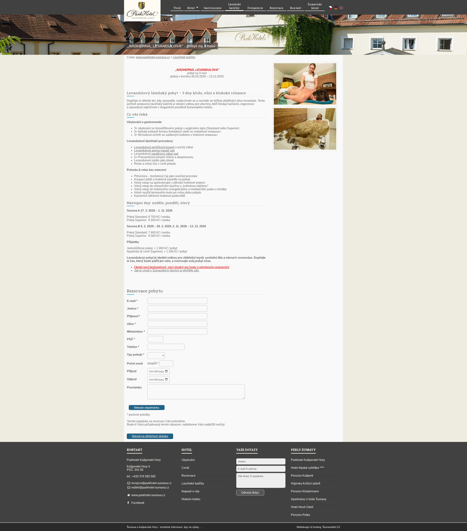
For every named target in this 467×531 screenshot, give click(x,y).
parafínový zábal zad (164, 153)
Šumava (131, 527)
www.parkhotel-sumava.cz (153, 57)
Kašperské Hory (148, 527)
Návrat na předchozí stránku (150, 436)
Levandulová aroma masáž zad (154, 150)
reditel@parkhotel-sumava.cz (150, 487)
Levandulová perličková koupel (154, 147)
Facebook (137, 502)
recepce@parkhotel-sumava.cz (151, 483)
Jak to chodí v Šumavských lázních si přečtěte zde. (166, 270)
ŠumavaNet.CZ (331, 527)
